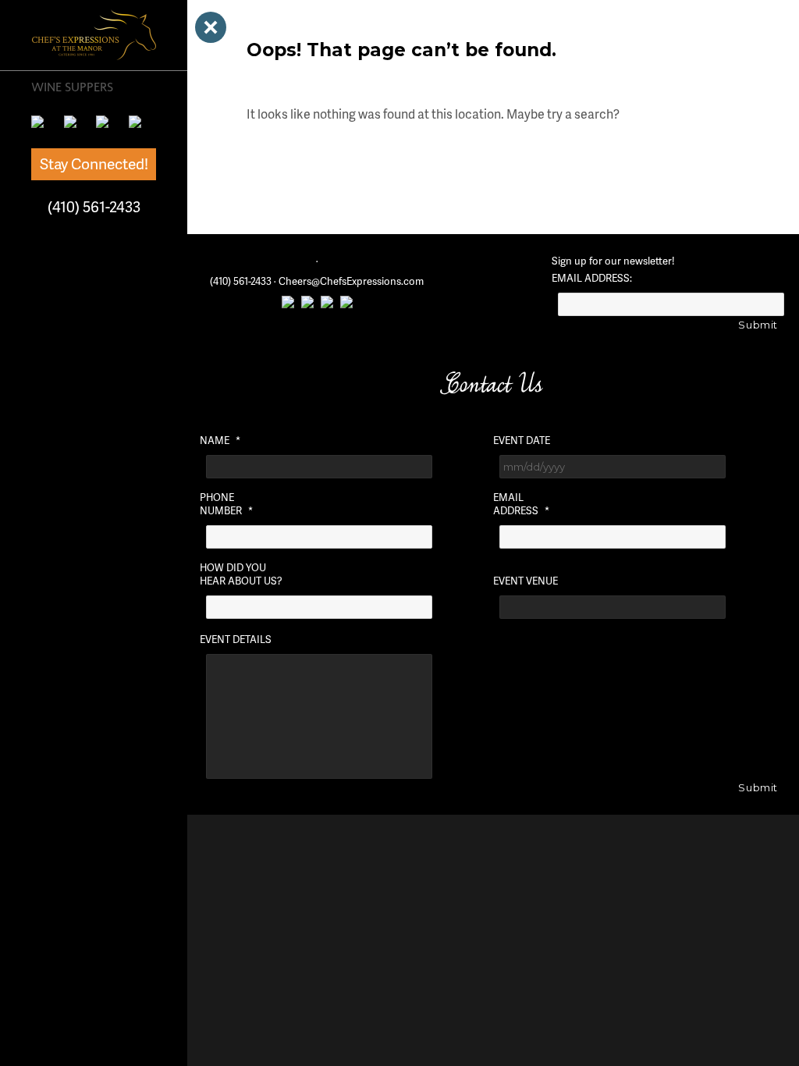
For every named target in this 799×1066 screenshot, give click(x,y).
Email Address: (592, 278)
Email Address (521, 504)
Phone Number (226, 504)
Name (220, 440)
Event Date (521, 440)
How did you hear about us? (241, 574)
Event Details (236, 639)
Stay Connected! (94, 163)
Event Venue (525, 581)
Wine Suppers (72, 87)
